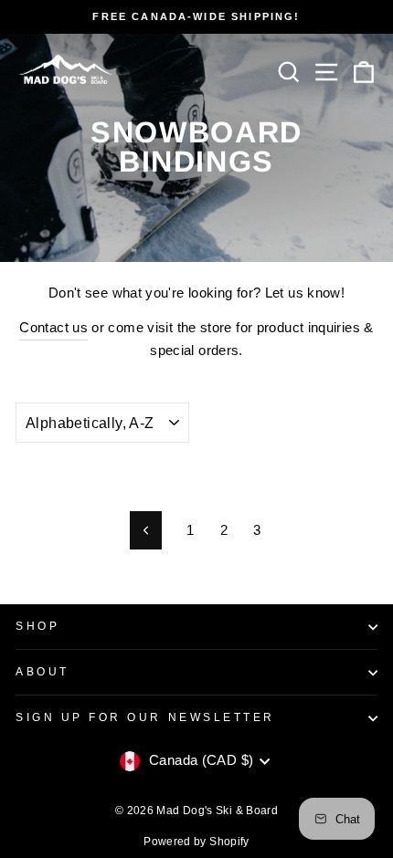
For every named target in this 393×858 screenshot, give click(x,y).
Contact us (53, 327)
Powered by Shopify (196, 841)
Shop (37, 626)
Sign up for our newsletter (145, 717)
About (42, 671)
